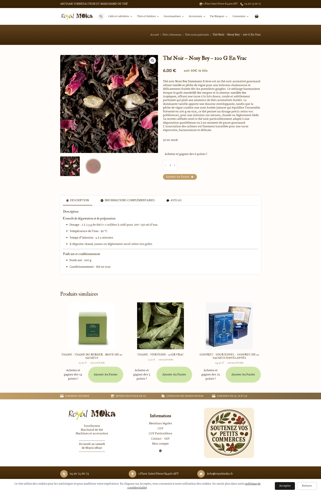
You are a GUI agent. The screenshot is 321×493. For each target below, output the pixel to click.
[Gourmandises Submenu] (182, 16)
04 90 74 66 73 (79, 474)
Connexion (238, 16)
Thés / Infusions (171, 35)
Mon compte (160, 444)
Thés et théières (146, 16)
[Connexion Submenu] (246, 16)
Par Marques (217, 16)
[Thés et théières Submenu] (157, 16)
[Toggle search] (101, 16)
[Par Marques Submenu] (225, 16)
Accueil (154, 35)
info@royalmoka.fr (220, 474)
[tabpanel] (160, 239)
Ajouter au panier (178, 177)
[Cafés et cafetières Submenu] (130, 16)
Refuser (307, 486)
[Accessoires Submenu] (203, 16)
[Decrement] (166, 165)
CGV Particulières (160, 434)
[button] (152, 60)
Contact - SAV (160, 439)
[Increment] (174, 165)
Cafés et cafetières (118, 16)
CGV (160, 429)
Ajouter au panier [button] (106, 374)
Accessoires (195, 16)
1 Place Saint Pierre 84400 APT (158, 474)
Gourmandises (172, 16)
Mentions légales (160, 423)
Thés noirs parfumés (197, 35)
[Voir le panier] (256, 16)
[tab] (77, 200)
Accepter (285, 486)
